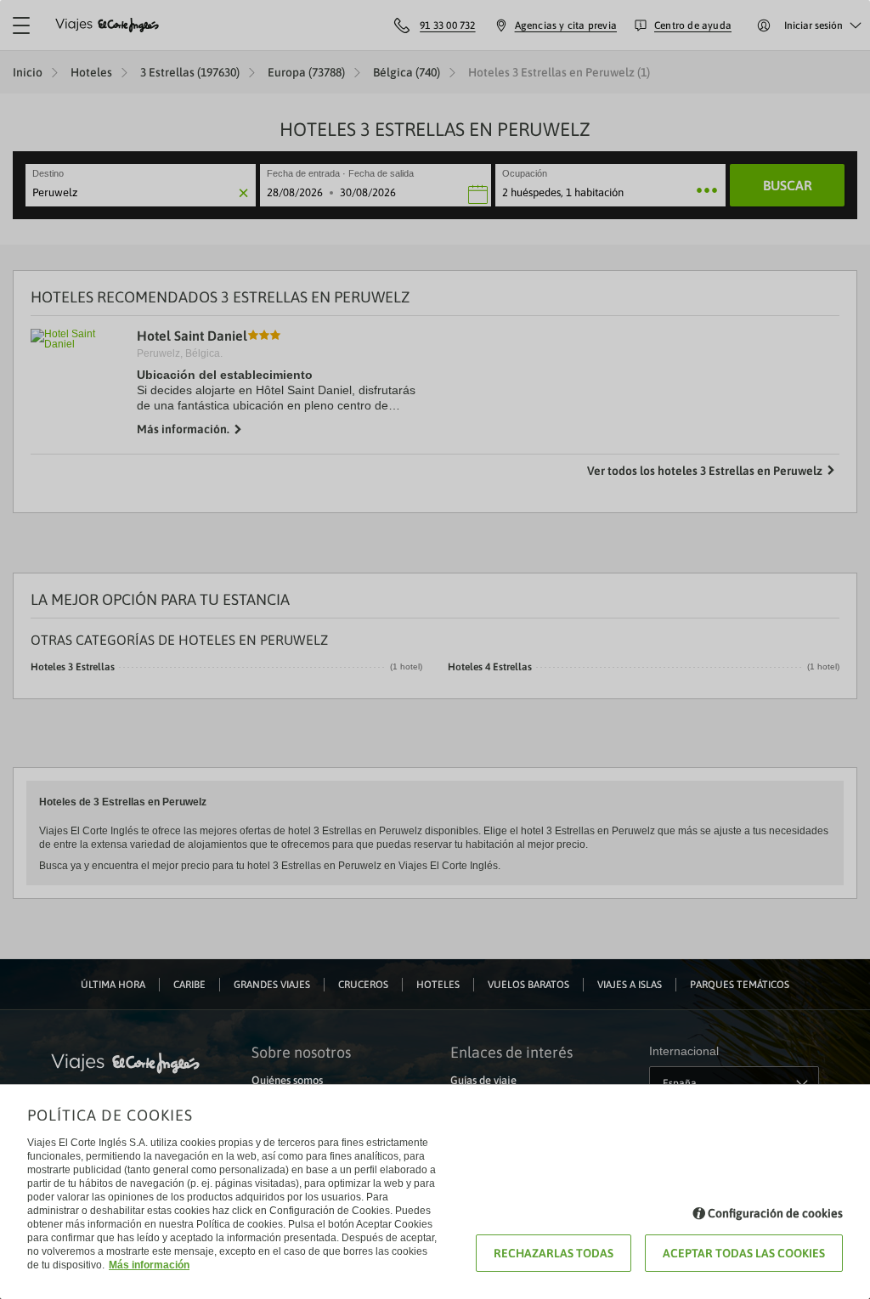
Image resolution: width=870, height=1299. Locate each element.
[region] (435, 649)
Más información (149, 1265)
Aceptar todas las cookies (744, 1253)
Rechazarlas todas (553, 1253)
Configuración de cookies (775, 1213)
